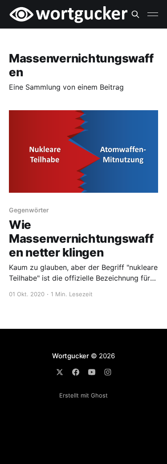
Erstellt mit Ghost (83, 395)
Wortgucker (70, 356)
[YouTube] (91, 372)
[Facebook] (75, 372)
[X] (59, 372)
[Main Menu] (152, 14)
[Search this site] (135, 14)
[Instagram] (107, 372)
